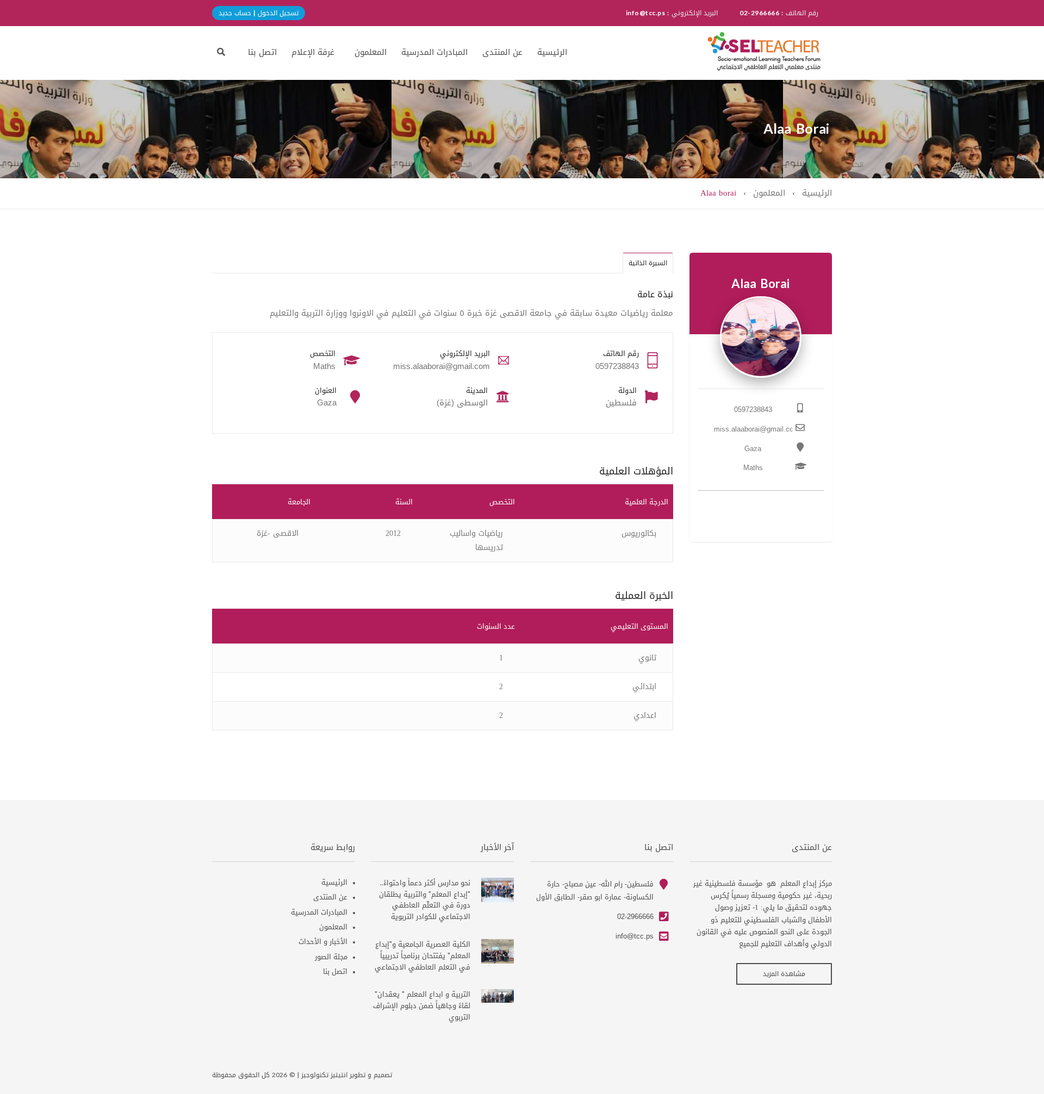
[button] (221, 52)
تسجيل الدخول (277, 13)
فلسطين (621, 402)
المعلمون (371, 52)
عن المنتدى (502, 52)
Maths (753, 467)
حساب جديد (235, 13)
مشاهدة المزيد (784, 974)
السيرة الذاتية (648, 263)
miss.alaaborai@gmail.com (756, 429)
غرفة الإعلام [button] (312, 52)
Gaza (752, 448)
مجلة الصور (331, 957)
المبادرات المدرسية (434, 52)
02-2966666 (635, 916)
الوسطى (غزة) (462, 402)
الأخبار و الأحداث (323, 941)
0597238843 (753, 409)
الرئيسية (552, 52)
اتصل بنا (262, 52)
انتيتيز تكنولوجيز (324, 1075)
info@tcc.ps (635, 936)
